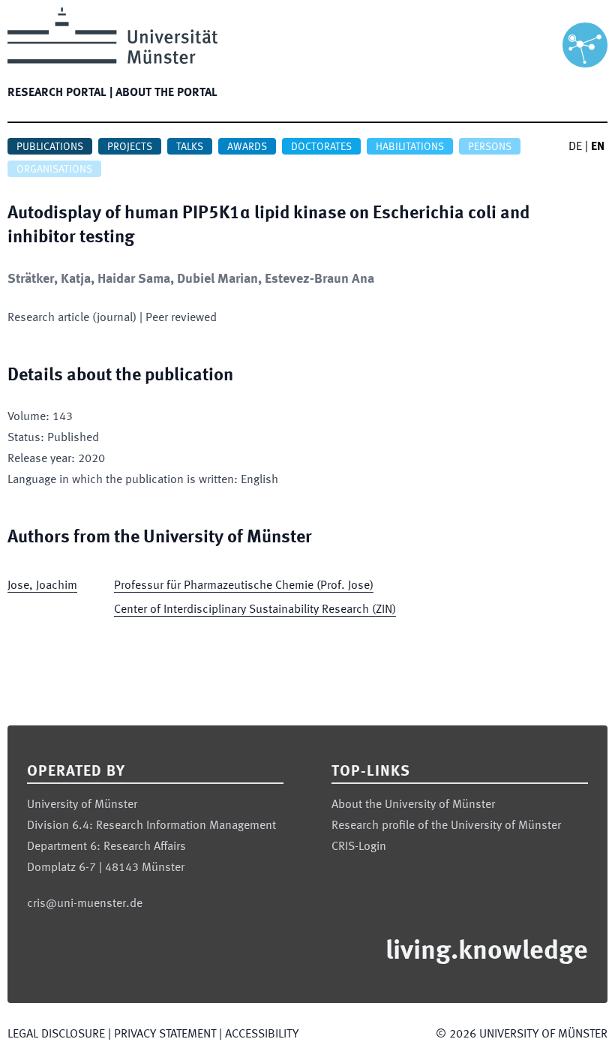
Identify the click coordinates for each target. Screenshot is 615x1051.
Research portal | (60, 93)
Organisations (54, 169)
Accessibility (261, 1034)
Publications (49, 147)
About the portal (167, 93)
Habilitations (410, 147)
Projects (129, 147)
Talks (189, 147)
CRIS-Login (359, 847)
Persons (490, 147)
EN (597, 147)
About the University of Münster (413, 805)
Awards (247, 147)
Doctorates (321, 147)
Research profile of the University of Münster (446, 826)
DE (575, 147)
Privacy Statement (165, 1034)
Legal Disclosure (56, 1034)
